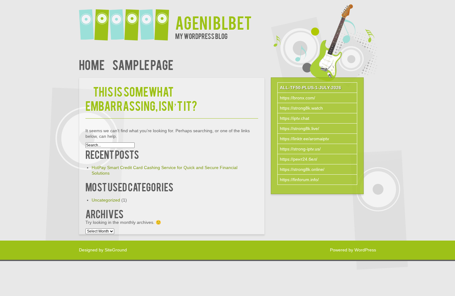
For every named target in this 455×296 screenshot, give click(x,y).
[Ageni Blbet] (127, 21)
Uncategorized (106, 200)
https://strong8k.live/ (299, 128)
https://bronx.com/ (297, 97)
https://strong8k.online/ (302, 169)
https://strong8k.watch (301, 108)
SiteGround (116, 249)
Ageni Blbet (213, 22)
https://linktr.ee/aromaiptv (304, 138)
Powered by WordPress (353, 249)
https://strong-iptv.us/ (300, 148)
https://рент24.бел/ (298, 159)
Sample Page (142, 64)
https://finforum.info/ (299, 179)
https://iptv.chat (294, 118)
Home (92, 64)
